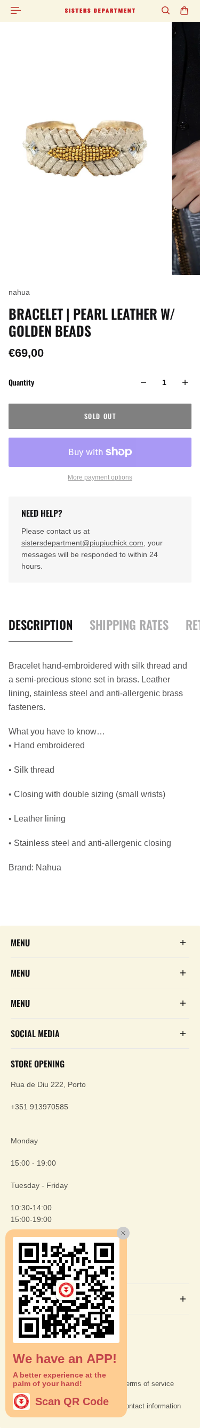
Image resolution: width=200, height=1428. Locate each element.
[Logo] (100, 10)
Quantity (21, 382)
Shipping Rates (129, 625)
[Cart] (184, 10)
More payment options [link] (100, 477)
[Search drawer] (165, 10)
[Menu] (17, 10)
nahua (19, 292)
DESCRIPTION (41, 625)
